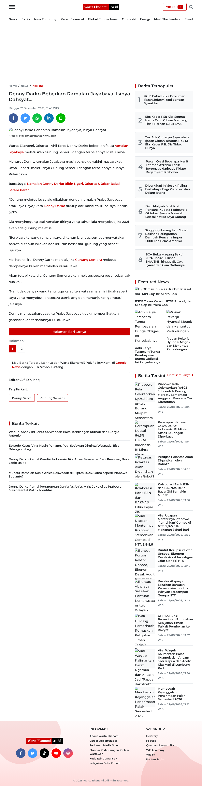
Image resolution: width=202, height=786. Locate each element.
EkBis (26, 19)
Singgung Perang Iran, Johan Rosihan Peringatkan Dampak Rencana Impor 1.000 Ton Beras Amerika (166, 235)
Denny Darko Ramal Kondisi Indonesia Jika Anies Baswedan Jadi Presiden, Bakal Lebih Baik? (69, 461)
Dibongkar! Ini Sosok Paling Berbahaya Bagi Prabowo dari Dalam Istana (167, 189)
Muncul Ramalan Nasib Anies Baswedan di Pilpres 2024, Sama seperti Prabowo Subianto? (68, 474)
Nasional (38, 85)
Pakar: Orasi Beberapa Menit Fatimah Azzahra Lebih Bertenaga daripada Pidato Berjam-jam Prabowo (167, 166)
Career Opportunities (104, 740)
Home (13, 85)
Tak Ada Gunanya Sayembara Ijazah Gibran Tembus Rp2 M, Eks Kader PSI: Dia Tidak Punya (167, 142)
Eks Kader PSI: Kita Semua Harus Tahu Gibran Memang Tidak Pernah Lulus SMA (166, 120)
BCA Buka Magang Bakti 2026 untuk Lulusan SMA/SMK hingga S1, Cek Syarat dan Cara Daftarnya (165, 260)
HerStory (152, 736)
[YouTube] (56, 753)
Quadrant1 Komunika (160, 745)
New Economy (45, 19)
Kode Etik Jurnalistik (103, 758)
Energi (145, 19)
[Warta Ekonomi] (101, 7)
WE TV (150, 754)
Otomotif (129, 19)
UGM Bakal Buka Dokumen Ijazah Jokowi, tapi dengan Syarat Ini (164, 99)
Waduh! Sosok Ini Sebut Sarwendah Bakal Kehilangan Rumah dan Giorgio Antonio (64, 433)
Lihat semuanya (179, 375)
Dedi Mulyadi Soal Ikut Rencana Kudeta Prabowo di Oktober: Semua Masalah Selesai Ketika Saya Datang (166, 211)
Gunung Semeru (88, 260)
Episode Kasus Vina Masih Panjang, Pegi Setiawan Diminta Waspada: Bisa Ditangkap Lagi (64, 447)
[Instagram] (68, 753)
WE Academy (155, 750)
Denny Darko (54, 206)
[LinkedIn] (49, 118)
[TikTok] (44, 753)
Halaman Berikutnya (69, 332)
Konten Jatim (155, 759)
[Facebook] (13, 118)
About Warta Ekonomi (104, 736)
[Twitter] (25, 118)
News (13, 19)
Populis (151, 740)
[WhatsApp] (37, 118)
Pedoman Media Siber (104, 745)
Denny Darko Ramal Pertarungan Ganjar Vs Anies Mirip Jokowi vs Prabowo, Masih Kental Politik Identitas (65, 488)
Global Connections (103, 19)
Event (189, 19)
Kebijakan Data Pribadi (105, 763)
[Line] (60, 118)
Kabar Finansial (72, 19)
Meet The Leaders (167, 19)
